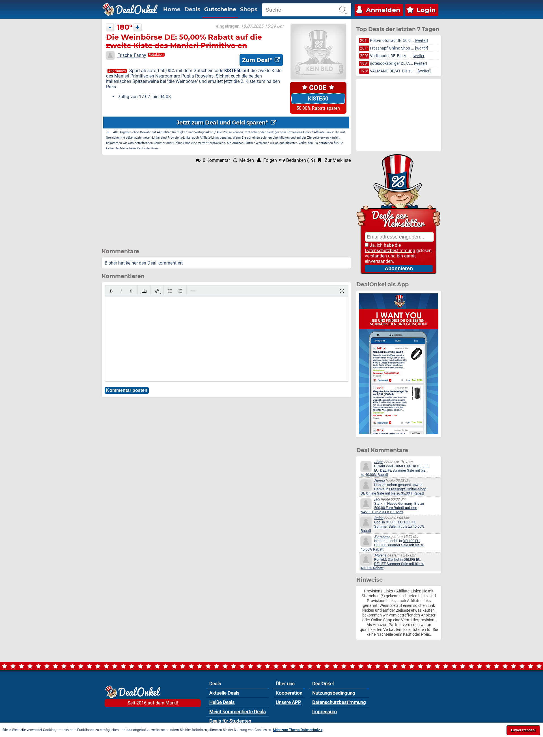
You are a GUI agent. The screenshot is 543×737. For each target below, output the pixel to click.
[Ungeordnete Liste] (170, 291)
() (300, 160)
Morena (380, 555)
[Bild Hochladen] (144, 291)
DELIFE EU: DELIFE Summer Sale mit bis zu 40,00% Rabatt (394, 470)
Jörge (378, 462)
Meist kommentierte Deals (237, 711)
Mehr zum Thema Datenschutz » (297, 730)
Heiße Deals (222, 702)
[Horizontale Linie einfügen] (193, 291)
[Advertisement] (226, 202)
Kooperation (289, 693)
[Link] (157, 291)
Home (171, 9)
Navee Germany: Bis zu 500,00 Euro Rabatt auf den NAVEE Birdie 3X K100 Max (392, 507)
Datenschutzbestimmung (390, 250)
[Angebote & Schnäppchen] (130, 10)
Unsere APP (288, 702)
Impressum (324, 711)
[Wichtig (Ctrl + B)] (111, 291)
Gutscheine (220, 9)
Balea (378, 518)
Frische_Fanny (131, 55)
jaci (377, 499)
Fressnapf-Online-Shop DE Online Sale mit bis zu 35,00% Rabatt (393, 491)
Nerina (379, 480)
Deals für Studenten (230, 721)
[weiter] (421, 40)
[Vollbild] (342, 291)
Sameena (381, 536)
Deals (192, 9)
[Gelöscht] (131, 291)
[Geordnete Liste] (180, 291)
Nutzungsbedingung (333, 693)
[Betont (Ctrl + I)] (121, 291)
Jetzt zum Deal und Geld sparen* (222, 122)
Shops (248, 9)
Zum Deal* (257, 60)
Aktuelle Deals (224, 693)
